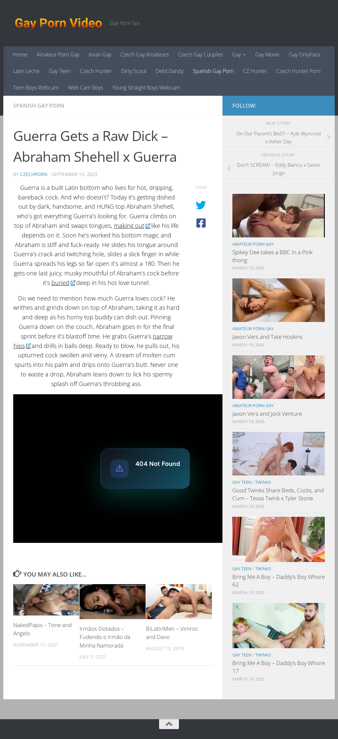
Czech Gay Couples (200, 54)
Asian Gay (99, 54)
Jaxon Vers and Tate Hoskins (267, 336)
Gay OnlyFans (304, 54)
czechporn (34, 174)
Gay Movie (267, 54)
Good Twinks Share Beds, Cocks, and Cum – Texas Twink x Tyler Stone (278, 494)
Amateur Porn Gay (58, 54)
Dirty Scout (134, 71)
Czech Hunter (96, 71)
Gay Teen (60, 71)
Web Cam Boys (85, 87)
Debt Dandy (170, 71)
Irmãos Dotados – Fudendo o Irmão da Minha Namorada (105, 637)
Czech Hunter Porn (298, 71)
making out (129, 225)
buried (60, 283)
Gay (236, 54)
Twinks (263, 482)
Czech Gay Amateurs (144, 54)
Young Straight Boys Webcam (146, 87)
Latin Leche (26, 71)
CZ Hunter (255, 71)
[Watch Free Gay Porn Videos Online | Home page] (58, 23)
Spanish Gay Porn (213, 71)
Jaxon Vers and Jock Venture (267, 413)
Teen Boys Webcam (36, 87)
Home (20, 54)
